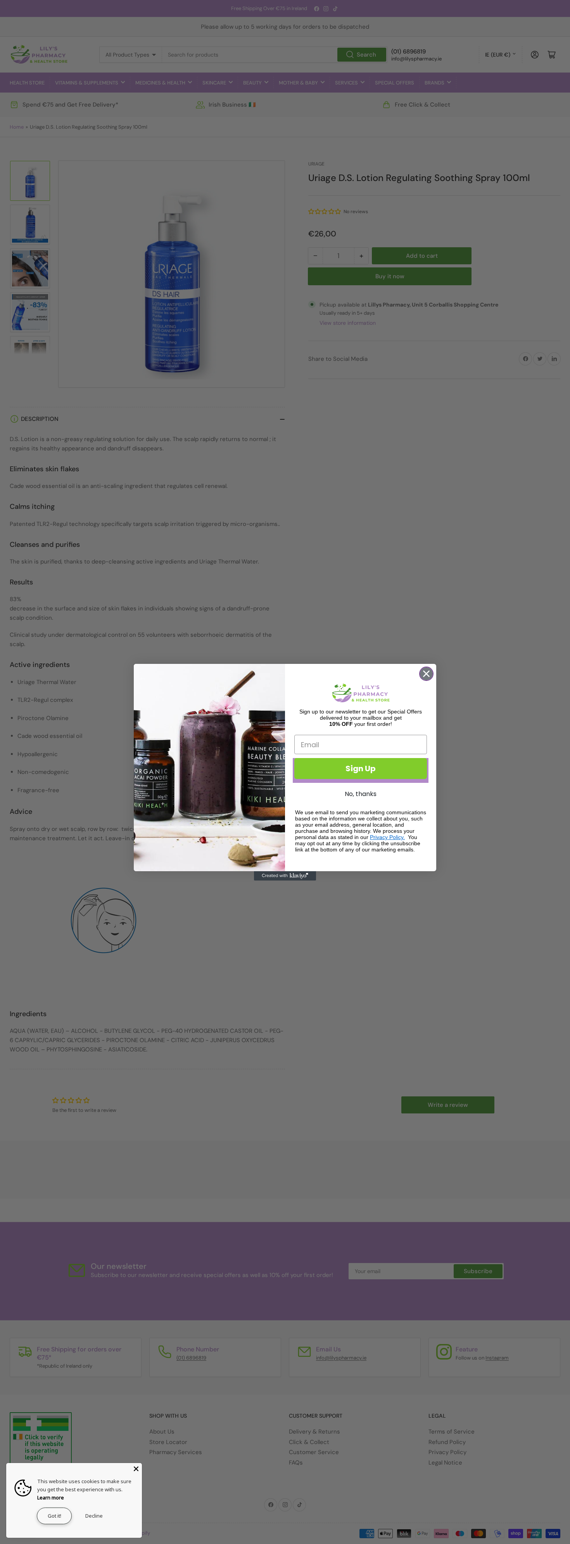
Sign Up (360, 768)
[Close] (136, 1469)
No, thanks (361, 793)
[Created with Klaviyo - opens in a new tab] (285, 876)
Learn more (50, 1497)
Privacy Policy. (387, 837)
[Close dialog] (426, 674)
